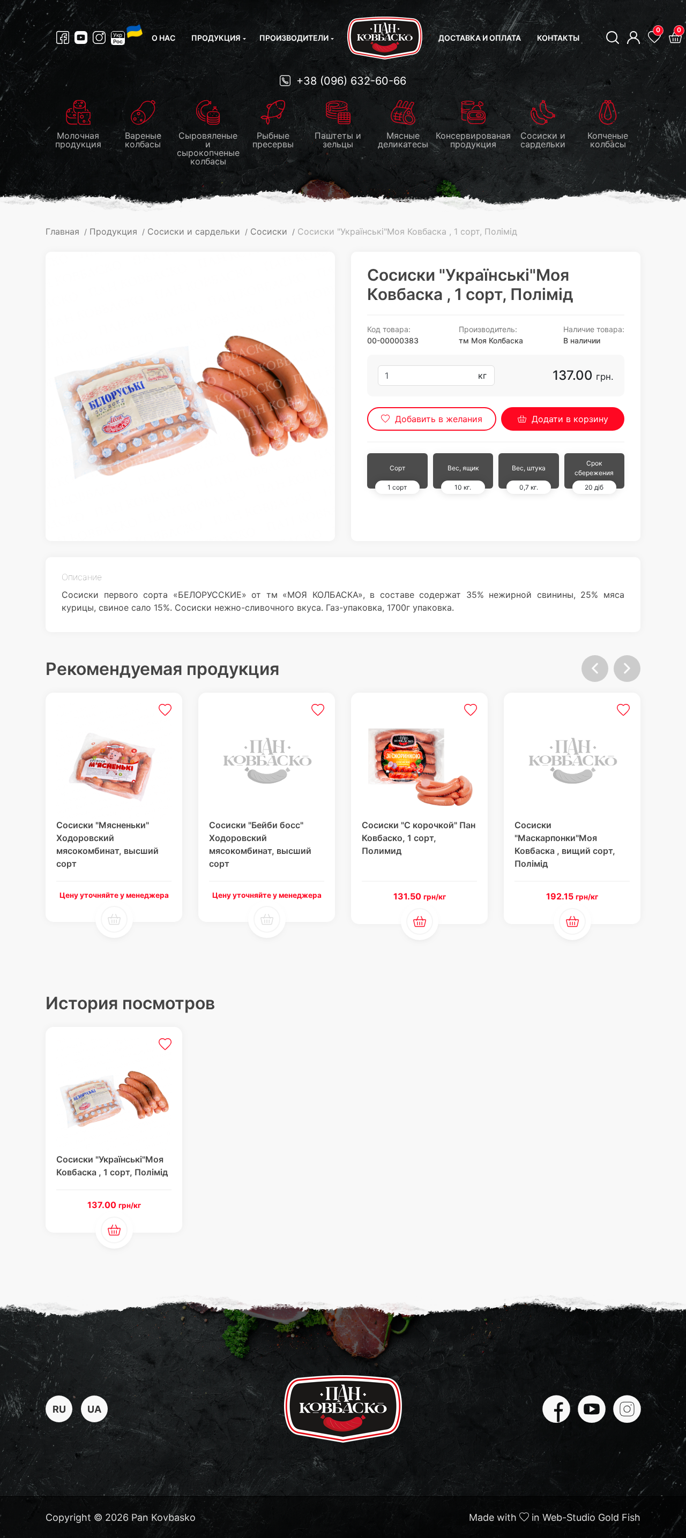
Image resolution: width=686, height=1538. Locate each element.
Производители (294, 37)
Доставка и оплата (479, 37)
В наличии (581, 340)
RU (59, 1409)
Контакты (558, 37)
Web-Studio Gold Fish (591, 1517)
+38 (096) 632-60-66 (349, 80)
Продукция (216, 37)
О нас (163, 37)
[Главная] (384, 38)
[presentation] (594, 668)
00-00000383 (393, 340)
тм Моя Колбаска (491, 340)
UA (94, 1409)
